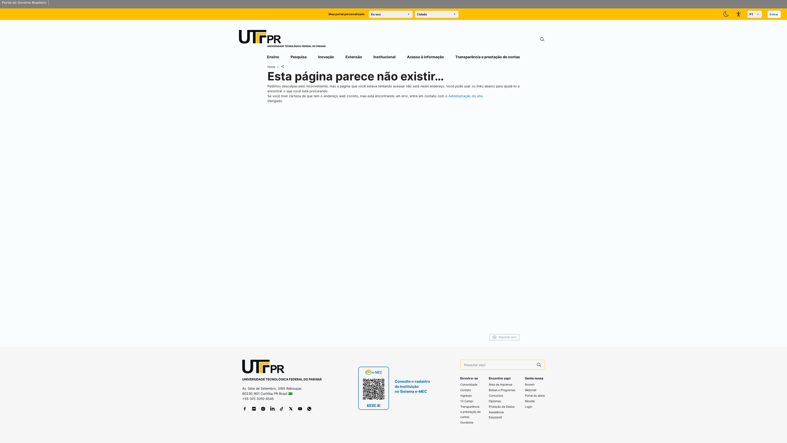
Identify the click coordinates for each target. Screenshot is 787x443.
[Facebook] (244, 408)
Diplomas (495, 401)
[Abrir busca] (542, 39)
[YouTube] (300, 408)
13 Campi (466, 401)
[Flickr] (253, 408)
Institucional (384, 57)
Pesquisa (299, 57)
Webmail (530, 390)
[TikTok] (281, 408)
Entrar (774, 14)
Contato (465, 390)
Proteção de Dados (502, 406)
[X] (290, 408)
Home (271, 67)
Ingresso (466, 395)
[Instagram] (263, 408)
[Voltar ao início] (264, 367)
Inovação (326, 57)
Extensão (354, 57)
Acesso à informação (425, 57)
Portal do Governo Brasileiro (24, 2)
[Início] (282, 39)
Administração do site (465, 96)
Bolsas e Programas (502, 390)
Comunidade (468, 384)
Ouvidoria (466, 422)
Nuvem (530, 384)
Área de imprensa (500, 384)
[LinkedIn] (272, 408)
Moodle (530, 401)
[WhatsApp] (309, 408)
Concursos (496, 395)
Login (528, 406)
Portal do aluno (535, 395)
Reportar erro (507, 337)
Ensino (273, 57)
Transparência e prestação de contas (487, 57)
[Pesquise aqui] (539, 365)
